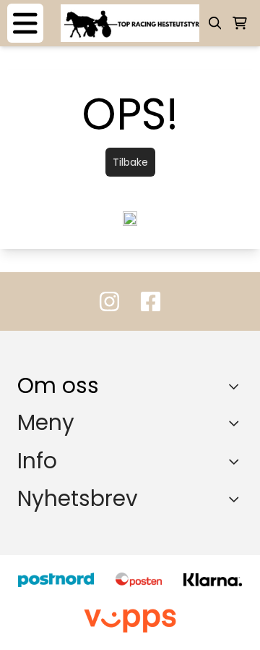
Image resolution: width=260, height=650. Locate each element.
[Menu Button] (25, 23)
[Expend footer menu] (237, 423)
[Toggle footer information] (237, 386)
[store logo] (130, 23)
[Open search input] (215, 23)
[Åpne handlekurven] (240, 23)
